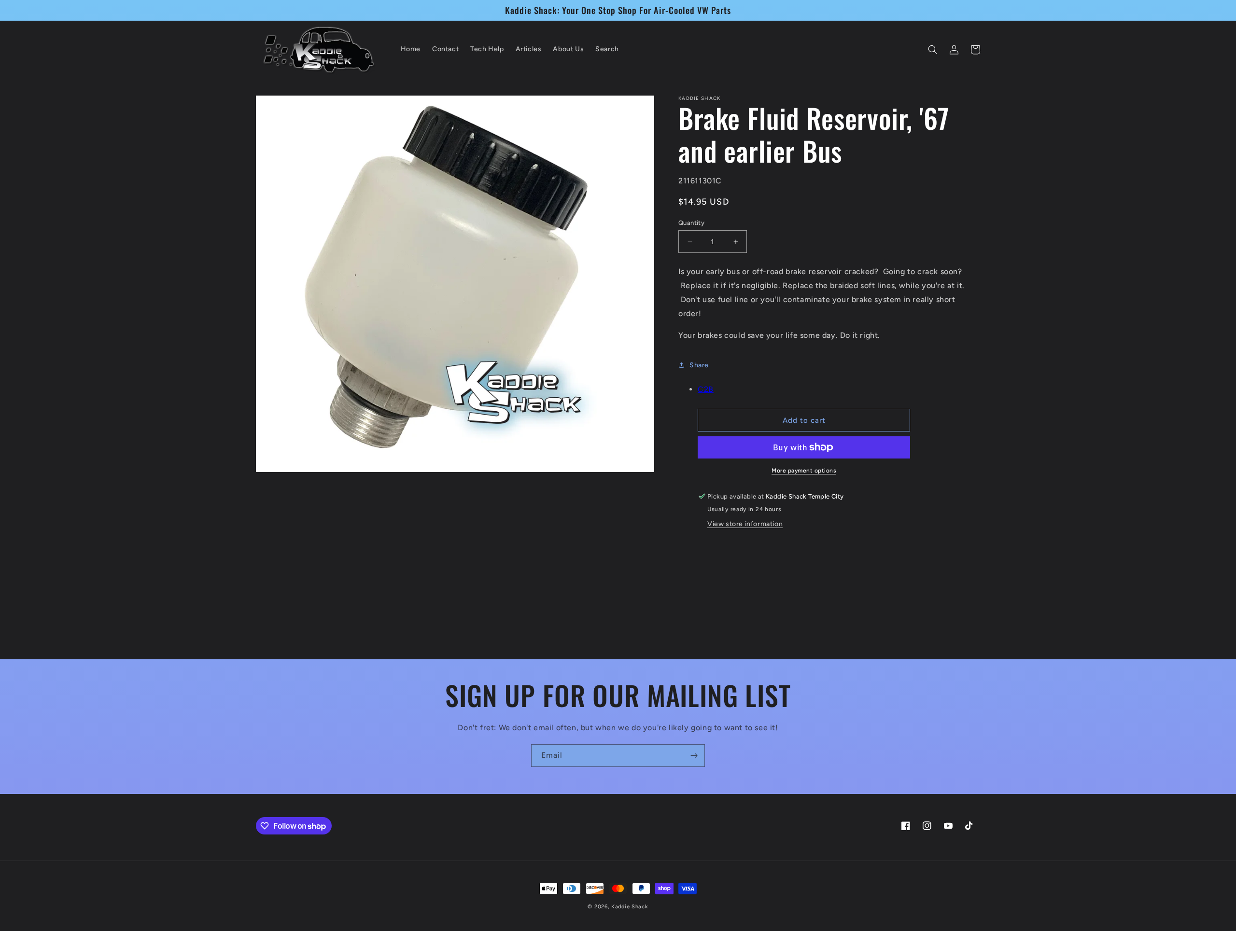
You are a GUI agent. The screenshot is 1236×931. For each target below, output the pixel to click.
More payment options (804, 470)
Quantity (691, 222)
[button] (932, 49)
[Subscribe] (693, 755)
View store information (745, 524)
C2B (706, 389)
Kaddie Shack (629, 906)
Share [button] (699, 365)
